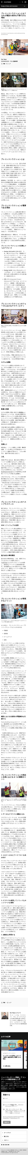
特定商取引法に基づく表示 (14, 1151)
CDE (16, 662)
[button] (7, 1066)
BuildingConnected (7, 472)
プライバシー (3, 1150)
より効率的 (14, 961)
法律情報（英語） (4, 1151)
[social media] (5, 1144)
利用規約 (12, 1104)
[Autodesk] (7, 2)
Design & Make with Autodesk (9, 6)
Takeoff (7, 433)
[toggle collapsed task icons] (20, 2)
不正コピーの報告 (18, 1150)
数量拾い (21, 412)
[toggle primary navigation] (2, 2)
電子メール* (5, 1098)
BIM (5, 142)
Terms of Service (14, 1118)
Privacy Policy (6, 1118)
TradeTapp (4, 562)
